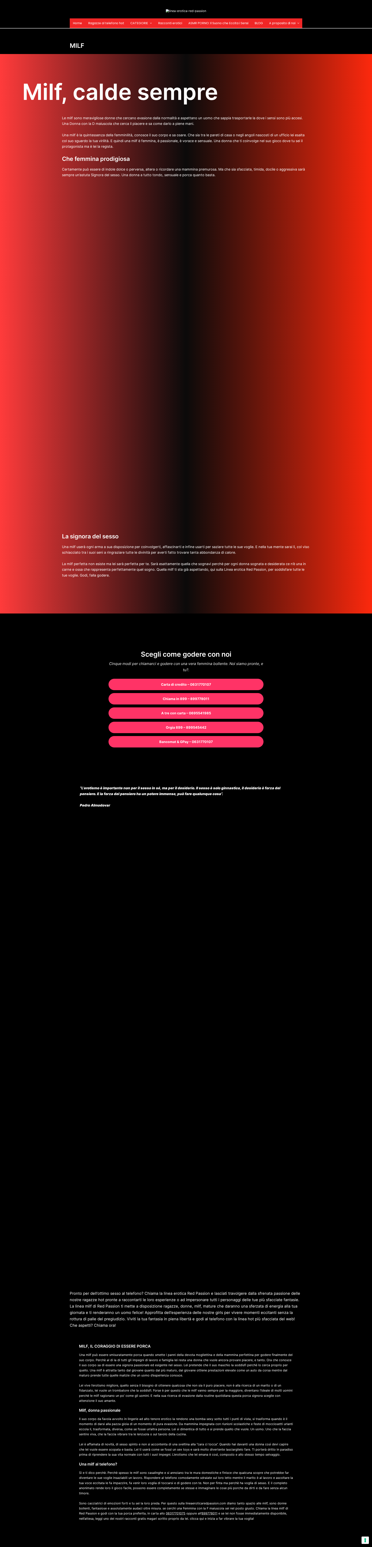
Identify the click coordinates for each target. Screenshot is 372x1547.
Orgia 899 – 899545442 (186, 727)
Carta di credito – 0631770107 (186, 684)
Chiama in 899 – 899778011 (186, 699)
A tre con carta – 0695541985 (186, 713)
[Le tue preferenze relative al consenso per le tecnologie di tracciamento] (365, 1540)
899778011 (209, 1513)
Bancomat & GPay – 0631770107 (186, 742)
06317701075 (175, 1513)
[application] (150, 23)
